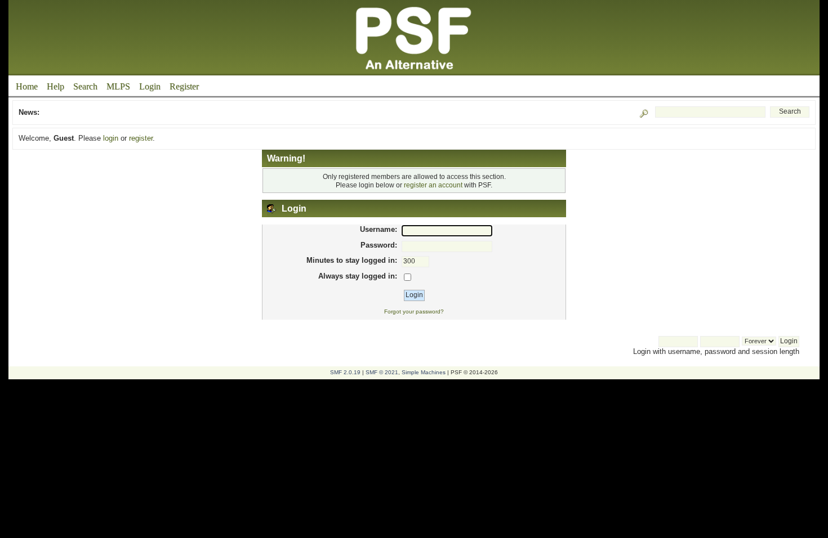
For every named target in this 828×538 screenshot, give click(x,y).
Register (184, 86)
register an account (433, 185)
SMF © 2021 (382, 372)
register (141, 138)
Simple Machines (424, 372)
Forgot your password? (414, 311)
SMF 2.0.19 (345, 372)
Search (85, 86)
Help (55, 86)
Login (150, 86)
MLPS (118, 86)
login (110, 138)
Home (27, 86)
